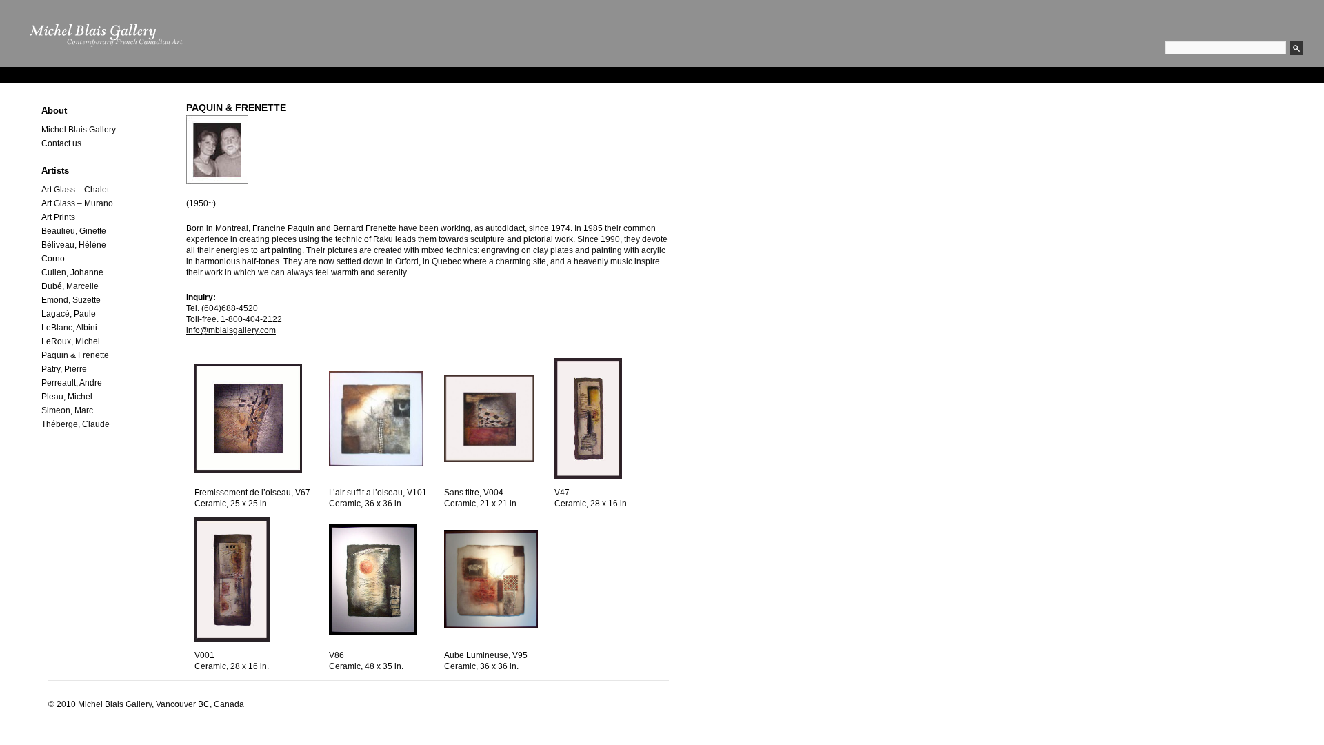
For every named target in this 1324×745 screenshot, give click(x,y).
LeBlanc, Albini (69, 327)
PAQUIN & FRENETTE (236, 107)
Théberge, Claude (75, 424)
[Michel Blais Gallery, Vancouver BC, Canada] (100, 64)
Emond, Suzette (71, 300)
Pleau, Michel (66, 396)
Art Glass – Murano (77, 203)
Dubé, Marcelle (70, 286)
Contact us (61, 143)
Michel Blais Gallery (78, 130)
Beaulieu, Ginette (73, 231)
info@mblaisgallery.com (231, 330)
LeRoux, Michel (70, 341)
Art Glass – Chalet (75, 190)
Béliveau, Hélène (73, 245)
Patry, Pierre (64, 369)
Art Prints (58, 217)
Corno (53, 259)
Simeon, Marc (67, 410)
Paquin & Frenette (75, 355)
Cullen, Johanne (72, 272)
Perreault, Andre (71, 383)
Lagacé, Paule (68, 314)
